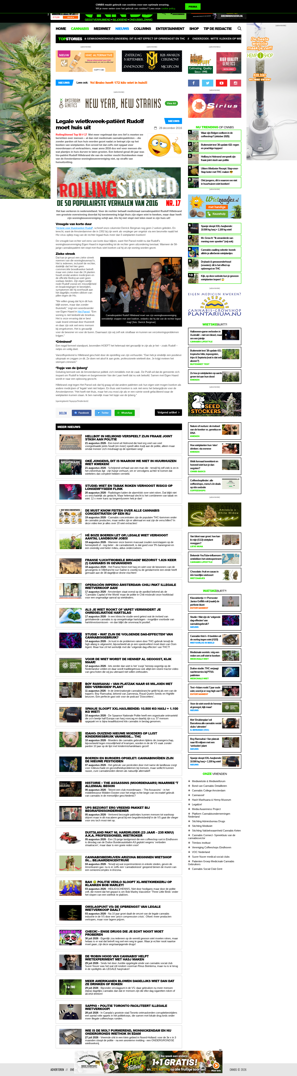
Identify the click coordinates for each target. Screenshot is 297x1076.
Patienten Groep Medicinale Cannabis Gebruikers (211, 863)
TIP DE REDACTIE (218, 28)
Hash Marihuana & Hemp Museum (211, 799)
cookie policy (168, 8)
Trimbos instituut (201, 842)
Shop (194, 28)
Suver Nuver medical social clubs (211, 856)
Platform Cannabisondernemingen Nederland (209, 815)
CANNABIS (80, 28)
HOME (61, 28)
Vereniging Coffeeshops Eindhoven (211, 847)
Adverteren (57, 1070)
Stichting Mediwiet (202, 825)
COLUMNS (142, 28)
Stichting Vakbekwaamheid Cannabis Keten (216, 830)
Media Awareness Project (206, 809)
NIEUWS (122, 28)
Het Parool (84, 311)
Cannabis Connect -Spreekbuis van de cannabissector (211, 837)
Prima (193, 6)
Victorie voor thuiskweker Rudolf (74, 227)
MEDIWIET (102, 28)
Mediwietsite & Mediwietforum (209, 781)
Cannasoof (198, 795)
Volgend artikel (167, 412)
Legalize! (197, 804)
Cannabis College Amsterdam (209, 790)
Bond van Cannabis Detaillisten (209, 785)
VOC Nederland (201, 852)
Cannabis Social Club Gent (207, 868)
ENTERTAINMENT (170, 28)
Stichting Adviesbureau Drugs (208, 821)
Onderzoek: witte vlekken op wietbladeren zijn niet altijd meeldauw (142, 38)
